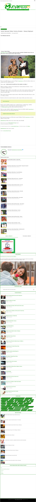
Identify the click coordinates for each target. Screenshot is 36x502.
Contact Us (2, 470)
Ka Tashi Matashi (8, 371)
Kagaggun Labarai (3, 403)
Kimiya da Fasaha (20, 403)
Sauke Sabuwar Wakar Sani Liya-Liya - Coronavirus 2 (15, 178)
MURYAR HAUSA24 (3, 120)
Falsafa (15, 401)
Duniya (29, 126)
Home (1, 467)
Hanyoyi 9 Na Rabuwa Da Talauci (11, 300)
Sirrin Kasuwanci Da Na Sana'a (29, 406)
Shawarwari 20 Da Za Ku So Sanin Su (11, 361)
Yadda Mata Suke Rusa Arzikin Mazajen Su (12, 351)
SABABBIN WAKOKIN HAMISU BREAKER (9, 113)
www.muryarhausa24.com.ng (14, 126)
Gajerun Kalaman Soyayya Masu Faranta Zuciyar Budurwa (8, 256)
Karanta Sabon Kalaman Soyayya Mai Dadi (11, 455)
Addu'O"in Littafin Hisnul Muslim (5, 398)
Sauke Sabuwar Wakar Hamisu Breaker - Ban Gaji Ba (15, 197)
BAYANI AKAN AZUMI (28, 398)
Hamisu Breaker (16, 109)
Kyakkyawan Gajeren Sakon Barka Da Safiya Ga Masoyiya (13, 460)
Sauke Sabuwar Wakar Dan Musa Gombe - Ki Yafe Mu (15, 191)
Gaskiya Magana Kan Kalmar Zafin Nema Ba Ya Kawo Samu (15, 305)
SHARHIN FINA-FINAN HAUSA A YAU (6, 406)
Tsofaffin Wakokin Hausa (25, 408)
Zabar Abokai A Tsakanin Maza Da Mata (12, 356)
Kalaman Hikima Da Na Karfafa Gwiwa (12, 403)
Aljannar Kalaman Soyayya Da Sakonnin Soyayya (17, 398)
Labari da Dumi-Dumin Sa (27, 403)
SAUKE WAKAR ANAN (6, 101)
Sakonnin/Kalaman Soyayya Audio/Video (18, 406)
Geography (2, 473)
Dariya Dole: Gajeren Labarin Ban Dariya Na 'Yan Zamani (13, 419)
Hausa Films (28, 401)
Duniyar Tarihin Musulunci (10, 401)
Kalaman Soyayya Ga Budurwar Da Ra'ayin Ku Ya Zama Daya (15, 310)
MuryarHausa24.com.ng (4, 52)
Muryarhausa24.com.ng (12, 122)
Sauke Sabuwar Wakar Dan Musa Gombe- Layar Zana (15, 184)
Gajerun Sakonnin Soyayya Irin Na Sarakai (12, 391)
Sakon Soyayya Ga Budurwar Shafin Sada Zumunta (13, 381)
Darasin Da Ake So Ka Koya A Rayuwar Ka (12, 376)
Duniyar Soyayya (3, 401)
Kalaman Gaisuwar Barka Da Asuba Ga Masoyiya (11, 450)
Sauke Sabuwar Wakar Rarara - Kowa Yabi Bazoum (14, 172)
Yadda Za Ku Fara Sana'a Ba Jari (11, 386)
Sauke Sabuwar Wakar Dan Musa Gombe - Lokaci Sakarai (15, 203)
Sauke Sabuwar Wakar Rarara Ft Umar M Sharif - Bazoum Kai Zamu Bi (17, 165)
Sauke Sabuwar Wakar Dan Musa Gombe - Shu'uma (14, 216)
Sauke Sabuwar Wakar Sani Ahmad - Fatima (13, 222)
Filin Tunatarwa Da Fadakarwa (21, 401)
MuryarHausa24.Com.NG (18, 499)
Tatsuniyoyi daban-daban (17, 408)
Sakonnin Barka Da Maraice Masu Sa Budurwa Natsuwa (14, 366)
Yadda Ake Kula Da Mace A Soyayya (11, 320)
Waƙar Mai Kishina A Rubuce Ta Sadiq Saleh (13, 159)
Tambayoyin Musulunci (4, 408)
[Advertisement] (16, 18)
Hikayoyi (32, 401)
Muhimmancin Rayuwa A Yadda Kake (11, 315)
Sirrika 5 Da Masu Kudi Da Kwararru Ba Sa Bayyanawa (14, 295)
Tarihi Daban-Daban (11, 408)
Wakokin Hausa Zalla (4, 29)
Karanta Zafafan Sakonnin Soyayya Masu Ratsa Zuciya (12, 414)
